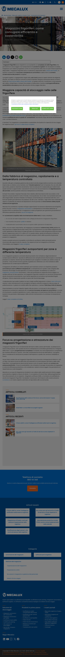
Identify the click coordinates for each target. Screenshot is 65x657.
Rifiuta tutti (35, 108)
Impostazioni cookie (17, 108)
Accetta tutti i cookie (47, 108)
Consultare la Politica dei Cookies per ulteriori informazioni (24, 104)
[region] (32, 104)
